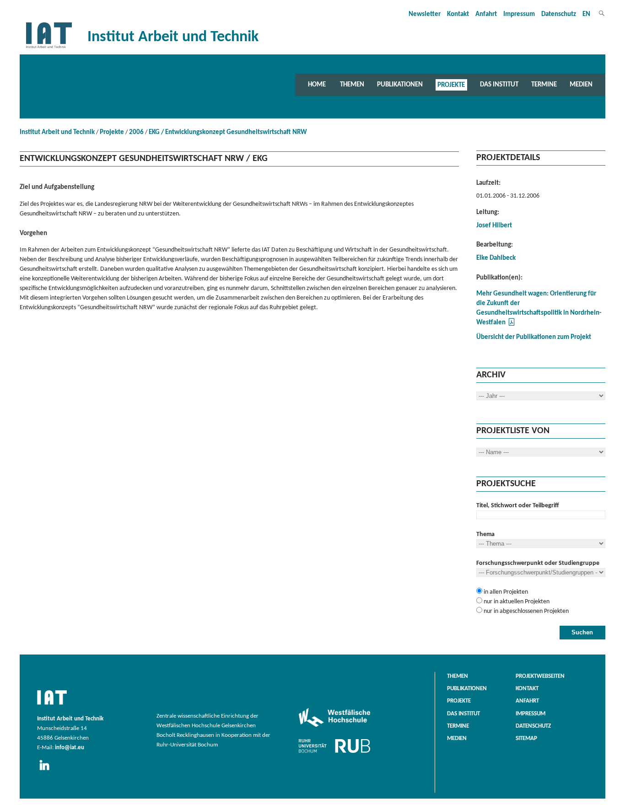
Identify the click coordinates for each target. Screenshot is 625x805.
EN (586, 14)
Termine (544, 84)
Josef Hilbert (494, 225)
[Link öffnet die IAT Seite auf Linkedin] (47, 770)
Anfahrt (486, 14)
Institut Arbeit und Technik (57, 132)
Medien (581, 84)
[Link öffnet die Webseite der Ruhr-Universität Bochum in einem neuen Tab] (334, 753)
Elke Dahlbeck (496, 258)
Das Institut (499, 84)
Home (317, 84)
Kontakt (458, 14)
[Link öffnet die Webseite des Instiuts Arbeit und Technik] (52, 705)
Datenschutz (558, 14)
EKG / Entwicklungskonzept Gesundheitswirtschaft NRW (228, 132)
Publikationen (400, 84)
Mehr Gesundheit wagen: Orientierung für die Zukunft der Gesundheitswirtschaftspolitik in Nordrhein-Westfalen (539, 308)
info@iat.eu (69, 748)
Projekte (451, 84)
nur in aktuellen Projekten (516, 601)
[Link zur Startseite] (49, 48)
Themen (352, 84)
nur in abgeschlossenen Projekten (525, 611)
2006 (136, 132)
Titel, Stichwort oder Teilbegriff (517, 505)
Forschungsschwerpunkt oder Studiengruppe (537, 563)
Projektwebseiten (540, 676)
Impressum (519, 14)
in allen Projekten (505, 592)
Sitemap (526, 738)
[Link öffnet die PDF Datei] (511, 324)
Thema (485, 534)
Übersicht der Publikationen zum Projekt (533, 337)
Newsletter (425, 14)
